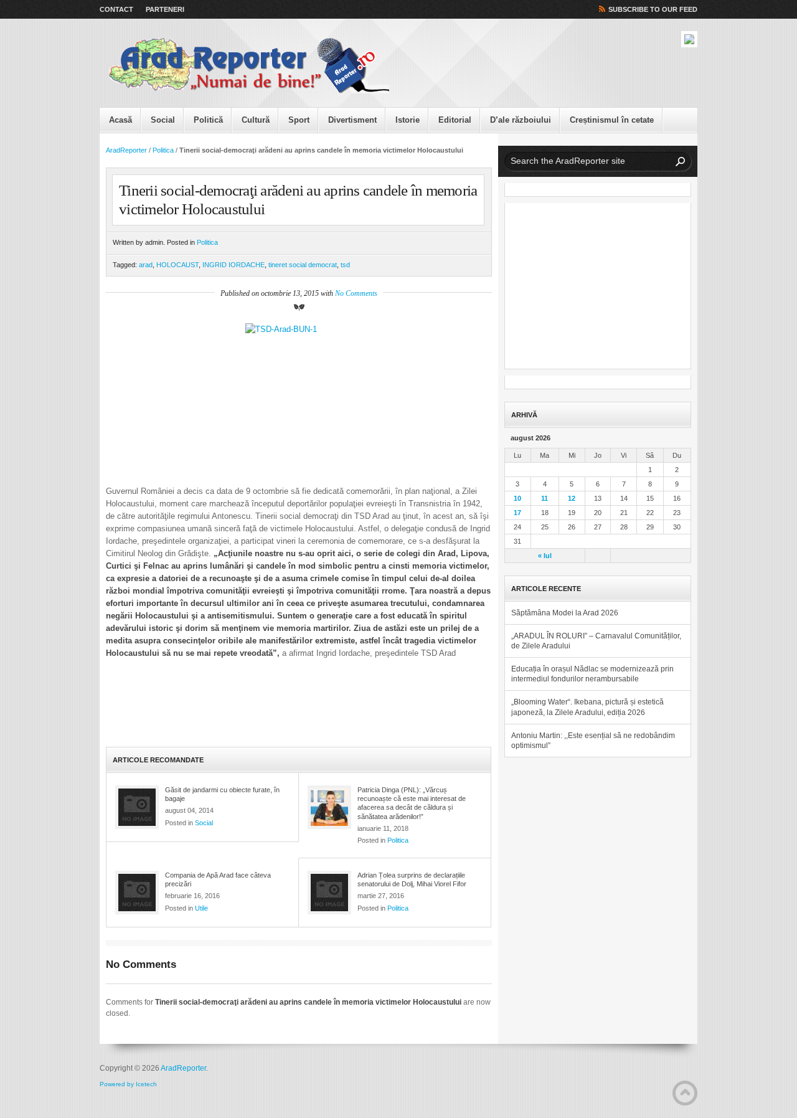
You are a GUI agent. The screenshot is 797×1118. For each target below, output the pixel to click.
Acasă (120, 120)
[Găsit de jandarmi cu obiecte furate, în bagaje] (137, 807)
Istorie (407, 120)
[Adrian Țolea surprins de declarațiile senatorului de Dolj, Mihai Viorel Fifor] (329, 892)
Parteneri (165, 9)
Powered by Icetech (128, 1084)
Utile (201, 908)
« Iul (545, 555)
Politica (163, 150)
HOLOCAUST (177, 264)
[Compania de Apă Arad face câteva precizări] (137, 892)
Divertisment (352, 120)
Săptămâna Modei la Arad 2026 (564, 613)
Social (163, 120)
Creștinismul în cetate (612, 120)
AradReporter (126, 150)
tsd (345, 264)
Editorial (454, 120)
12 (571, 498)
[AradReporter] (249, 66)
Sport (298, 120)
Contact (116, 9)
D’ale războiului (520, 120)
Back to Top (684, 1093)
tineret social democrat (302, 264)
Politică (208, 120)
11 (544, 498)
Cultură (256, 120)
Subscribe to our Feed (652, 9)
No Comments (356, 293)
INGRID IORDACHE (233, 264)
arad (146, 264)
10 (517, 498)
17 (517, 512)
